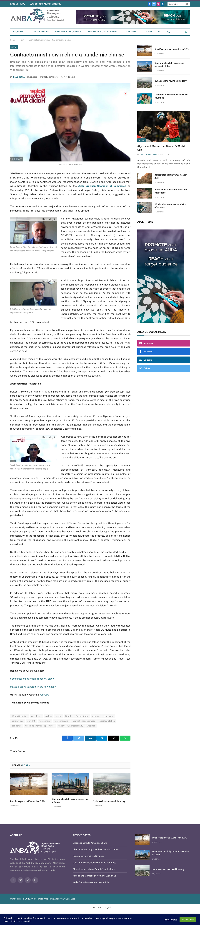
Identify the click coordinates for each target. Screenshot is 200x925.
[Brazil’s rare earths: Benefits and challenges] (144, 193)
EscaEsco (70, 899)
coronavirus (17, 721)
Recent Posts (81, 835)
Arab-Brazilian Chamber (68, 32)
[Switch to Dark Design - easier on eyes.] (186, 32)
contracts (109, 716)
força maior (44, 721)
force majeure (61, 721)
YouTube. (44, 694)
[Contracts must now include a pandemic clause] (70, 122)
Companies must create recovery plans (32, 678)
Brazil (68, 716)
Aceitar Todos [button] (187, 919)
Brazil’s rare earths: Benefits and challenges (171, 191)
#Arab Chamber (19, 716)
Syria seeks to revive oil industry (45, 4)
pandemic (16, 726)
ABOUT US (16, 835)
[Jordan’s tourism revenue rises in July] (144, 178)
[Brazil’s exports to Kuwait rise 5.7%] (29, 784)
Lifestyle (131, 32)
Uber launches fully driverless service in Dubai (70, 800)
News (13, 47)
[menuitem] (159, 31)
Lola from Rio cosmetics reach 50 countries (171, 96)
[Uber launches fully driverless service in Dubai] (70, 784)
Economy (18, 32)
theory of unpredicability (70, 726)
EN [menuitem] (99, 907)
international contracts (83, 721)
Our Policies (15, 899)
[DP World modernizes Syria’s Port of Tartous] (144, 207)
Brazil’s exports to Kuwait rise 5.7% (27, 801)
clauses (96, 716)
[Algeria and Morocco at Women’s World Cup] (163, 126)
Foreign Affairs (40, 32)
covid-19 (31, 721)
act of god (36, 716)
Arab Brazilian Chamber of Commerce (102, 185)
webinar (91, 726)
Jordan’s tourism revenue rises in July (171, 176)
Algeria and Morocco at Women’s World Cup (161, 148)
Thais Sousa (19, 77)
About (148, 32)
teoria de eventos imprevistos (40, 726)
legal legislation (107, 721)
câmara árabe (81, 716)
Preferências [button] (170, 919)
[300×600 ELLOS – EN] (163, 276)
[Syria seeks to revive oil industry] (111, 784)
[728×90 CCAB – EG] (133, 23)
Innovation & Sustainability (103, 32)
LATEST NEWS (17, 4)
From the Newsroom (148, 154)
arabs (58, 716)
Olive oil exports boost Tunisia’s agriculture (94, 869)
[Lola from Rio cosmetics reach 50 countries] (144, 98)
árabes (48, 716)
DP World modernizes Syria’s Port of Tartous (171, 206)
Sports (142, 140)
